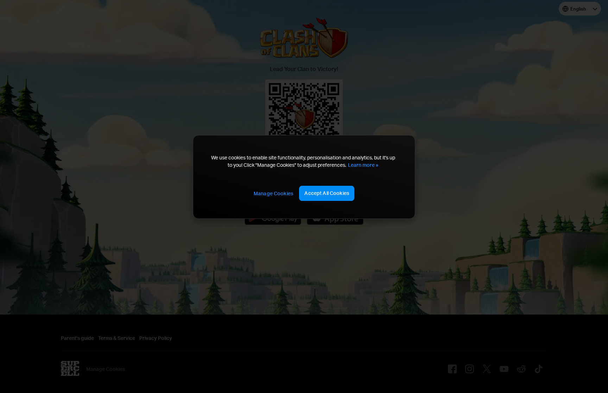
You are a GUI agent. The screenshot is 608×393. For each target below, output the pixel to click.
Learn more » (363, 165)
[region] (304, 177)
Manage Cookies (273, 193)
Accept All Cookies (326, 193)
